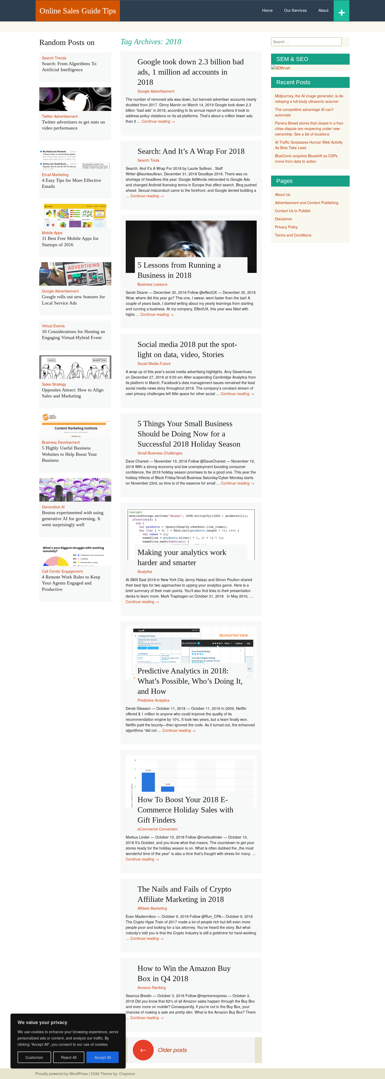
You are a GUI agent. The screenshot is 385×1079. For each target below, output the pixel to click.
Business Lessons (152, 284)
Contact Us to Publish (293, 210)
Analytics (145, 571)
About (323, 10)
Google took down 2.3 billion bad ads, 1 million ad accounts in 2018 (191, 71)
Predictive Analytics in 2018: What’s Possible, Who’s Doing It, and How (190, 680)
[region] (68, 1041)
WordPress (78, 1073)
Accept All (103, 1057)
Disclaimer (283, 218)
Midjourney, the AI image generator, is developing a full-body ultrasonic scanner (309, 98)
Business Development (61, 442)
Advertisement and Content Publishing (306, 202)
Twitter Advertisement (60, 116)
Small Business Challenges (160, 453)
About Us (282, 194)
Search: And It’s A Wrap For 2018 (191, 151)
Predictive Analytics (153, 700)
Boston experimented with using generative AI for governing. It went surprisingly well (72, 518)
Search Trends (54, 57)
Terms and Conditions (293, 235)
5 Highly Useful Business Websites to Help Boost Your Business (69, 454)
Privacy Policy (286, 226)
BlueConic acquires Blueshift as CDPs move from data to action (306, 158)
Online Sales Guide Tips (78, 10)
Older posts (163, 1050)
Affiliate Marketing (152, 908)
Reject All (68, 1057)
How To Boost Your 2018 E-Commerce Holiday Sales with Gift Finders (185, 809)
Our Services (295, 10)
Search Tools (148, 160)
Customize (34, 1057)
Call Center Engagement (62, 571)
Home (267, 10)
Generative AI (53, 506)
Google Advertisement (156, 91)
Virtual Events (53, 325)
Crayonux (126, 1073)
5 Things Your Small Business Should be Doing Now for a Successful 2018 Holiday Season (189, 433)
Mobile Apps (52, 232)
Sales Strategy (54, 384)
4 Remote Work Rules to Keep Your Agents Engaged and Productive (71, 583)
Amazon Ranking (152, 987)
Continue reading (158, 121)
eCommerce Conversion (158, 828)
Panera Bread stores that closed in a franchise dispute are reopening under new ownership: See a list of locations (309, 128)
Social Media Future (154, 363)
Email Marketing (55, 174)
